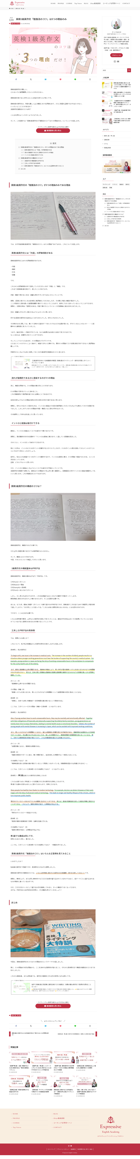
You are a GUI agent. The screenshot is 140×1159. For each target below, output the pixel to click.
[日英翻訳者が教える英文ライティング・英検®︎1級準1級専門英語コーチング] (17, 3)
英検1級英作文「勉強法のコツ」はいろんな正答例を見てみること (44, 166)
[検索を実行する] (129, 70)
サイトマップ (51, 1149)
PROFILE (16, 1118)
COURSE (16, 1123)
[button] (16, 79)
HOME (15, 1114)
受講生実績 (107, 148)
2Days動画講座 (59, 1118)
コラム (106, 144)
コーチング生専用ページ (63, 1123)
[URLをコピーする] (90, 79)
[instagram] (115, 61)
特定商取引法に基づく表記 (85, 1149)
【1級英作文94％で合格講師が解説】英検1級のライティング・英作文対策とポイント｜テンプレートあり (61, 361)
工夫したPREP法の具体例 (32, 163)
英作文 (127, 184)
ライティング (106, 184)
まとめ (23, 169)
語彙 (110, 187)
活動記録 (106, 140)
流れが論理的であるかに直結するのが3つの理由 (38, 152)
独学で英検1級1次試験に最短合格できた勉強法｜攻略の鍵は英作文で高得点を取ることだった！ (61, 985)
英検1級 (105, 187)
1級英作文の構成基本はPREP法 (34, 161)
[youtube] (118, 61)
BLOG (56, 1114)
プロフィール (116, 55)
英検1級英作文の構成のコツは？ (32, 158)
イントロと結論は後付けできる (33, 155)
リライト (114, 184)
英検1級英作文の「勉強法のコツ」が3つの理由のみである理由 (42, 147)
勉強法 (121, 184)
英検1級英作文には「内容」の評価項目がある (38, 150)
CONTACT (58, 1127)
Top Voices (17, 1127)
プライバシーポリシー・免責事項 (66, 1149)
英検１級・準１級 (15, 23)
